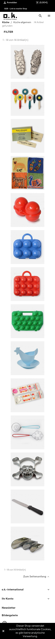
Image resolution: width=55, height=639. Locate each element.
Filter (8, 31)
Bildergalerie (10, 615)
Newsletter (8, 607)
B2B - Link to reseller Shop (15, 8)
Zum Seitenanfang (36, 576)
